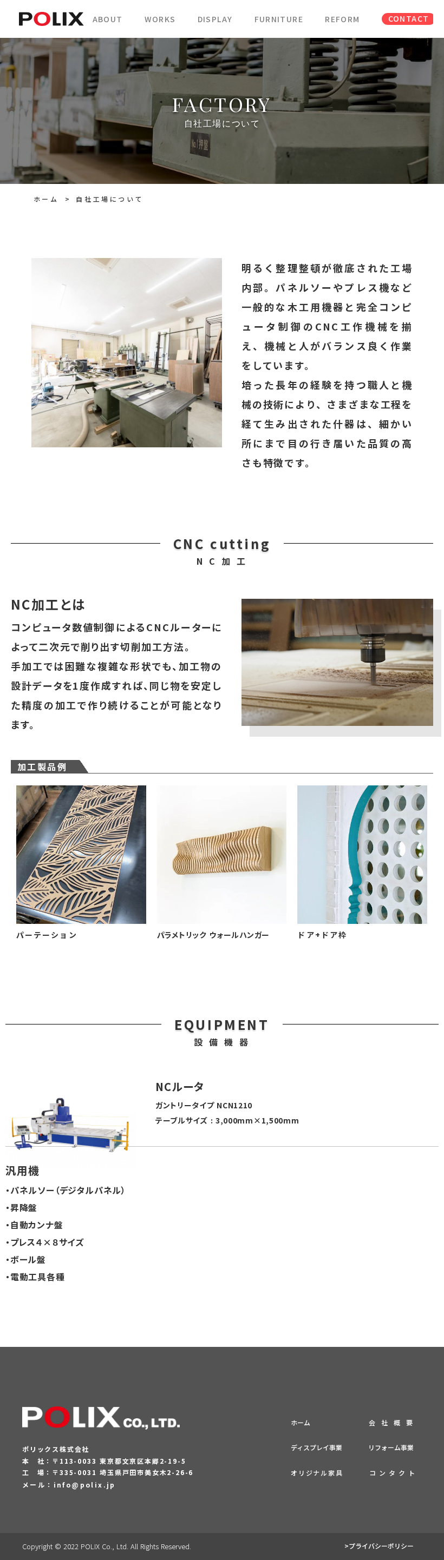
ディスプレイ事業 (316, 1447)
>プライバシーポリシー (379, 1545)
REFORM (342, 19)
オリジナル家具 (317, 1472)
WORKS (160, 19)
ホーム (46, 199)
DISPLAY (215, 19)
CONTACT (408, 18)
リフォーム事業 (391, 1447)
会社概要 (394, 1422)
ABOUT (108, 19)
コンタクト (393, 1472)
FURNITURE (279, 19)
